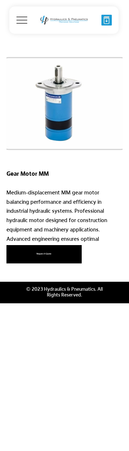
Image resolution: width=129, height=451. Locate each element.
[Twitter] (23, 268)
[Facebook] (13, 268)
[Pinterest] (18, 268)
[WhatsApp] (8, 268)
